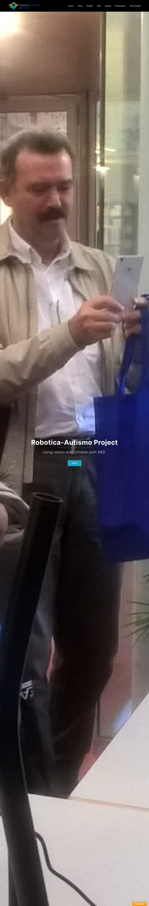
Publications (120, 6)
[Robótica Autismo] (24, 6)
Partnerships (135, 6)
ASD (99, 6)
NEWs (74, 463)
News (80, 6)
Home (71, 6)
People (108, 6)
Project (90, 6)
